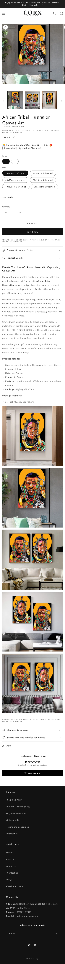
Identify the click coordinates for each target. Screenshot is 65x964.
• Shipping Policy (14, 799)
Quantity (6, 206)
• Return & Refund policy (18, 806)
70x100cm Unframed (15, 186)
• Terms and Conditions (17, 826)
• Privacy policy (13, 820)
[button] (3, 13)
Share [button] (8, 745)
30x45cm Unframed (15, 173)
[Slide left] (3, 100)
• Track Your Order (15, 886)
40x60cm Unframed (43, 173)
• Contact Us (12, 872)
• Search (10, 859)
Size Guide (7, 197)
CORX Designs (35, 959)
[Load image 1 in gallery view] (15, 100)
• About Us (11, 866)
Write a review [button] (32, 773)
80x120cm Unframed (44, 186)
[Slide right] (61, 100)
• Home (9, 852)
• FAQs (9, 879)
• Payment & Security (16, 813)
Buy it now (32, 231)
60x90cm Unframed (43, 180)
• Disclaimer (12, 833)
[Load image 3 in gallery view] (49, 100)
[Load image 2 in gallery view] (32, 100)
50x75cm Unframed (15, 180)
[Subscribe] (55, 933)
